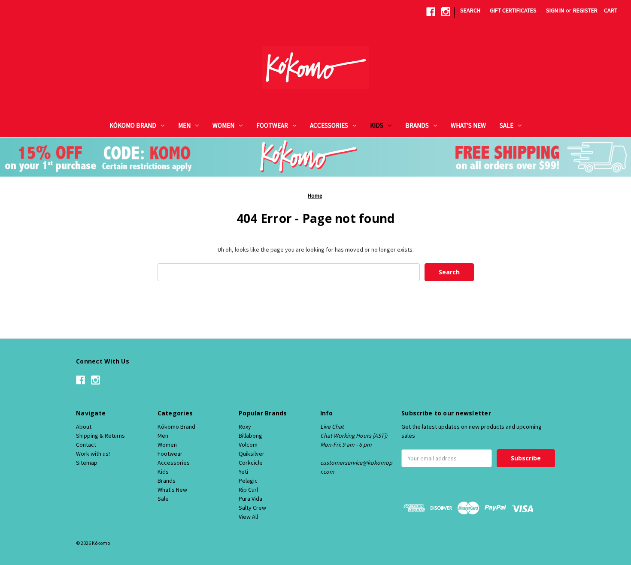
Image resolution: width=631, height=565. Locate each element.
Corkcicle (251, 462)
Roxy (245, 426)
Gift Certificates (513, 10)
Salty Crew (252, 507)
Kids (376, 125)
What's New (468, 125)
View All (248, 516)
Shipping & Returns (100, 435)
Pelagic (248, 480)
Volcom (248, 444)
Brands (417, 125)
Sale (506, 125)
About (83, 426)
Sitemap (86, 462)
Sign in (555, 10)
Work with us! (93, 453)
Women (223, 125)
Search (470, 10)
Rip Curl (248, 489)
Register (585, 10)
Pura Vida (250, 498)
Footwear (272, 125)
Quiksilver (251, 453)
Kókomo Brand (132, 125)
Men (184, 125)
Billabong (250, 435)
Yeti (243, 471)
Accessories (329, 125)
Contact (86, 444)
